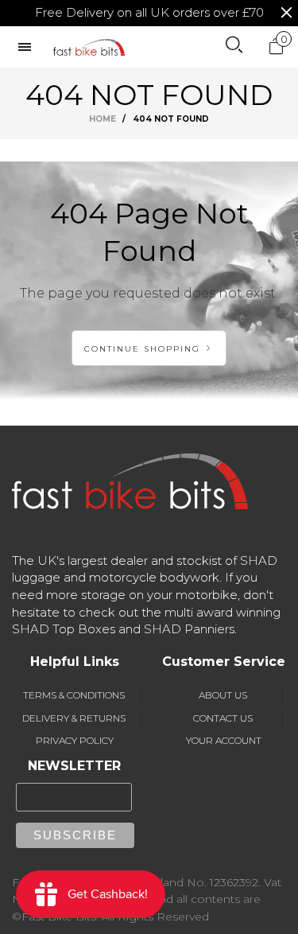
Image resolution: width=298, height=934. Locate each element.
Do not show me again (158, 215)
